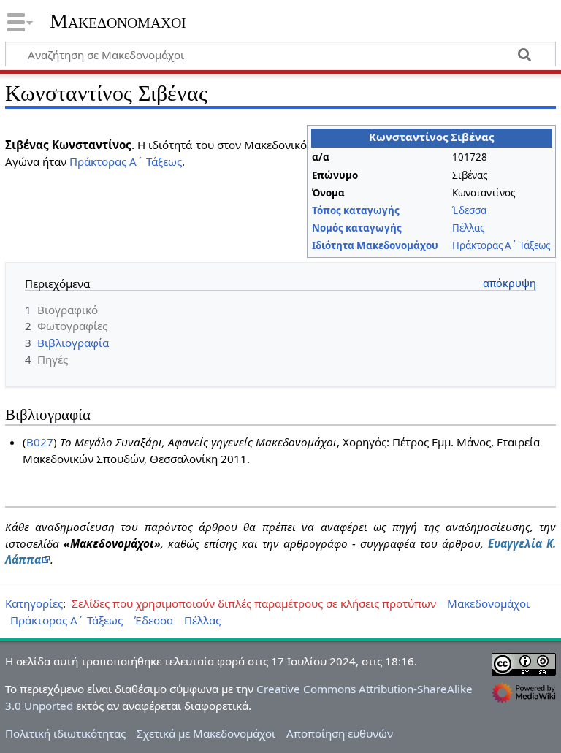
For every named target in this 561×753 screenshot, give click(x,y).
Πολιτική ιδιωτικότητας (65, 733)
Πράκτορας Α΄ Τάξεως (501, 245)
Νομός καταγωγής (357, 227)
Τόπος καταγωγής (356, 210)
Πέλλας (468, 227)
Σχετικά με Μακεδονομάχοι (206, 733)
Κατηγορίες (34, 603)
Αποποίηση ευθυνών (339, 733)
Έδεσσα (469, 210)
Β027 (39, 442)
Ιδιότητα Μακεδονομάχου (375, 245)
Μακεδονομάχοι (118, 21)
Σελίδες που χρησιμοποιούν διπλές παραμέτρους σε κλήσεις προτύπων (254, 603)
